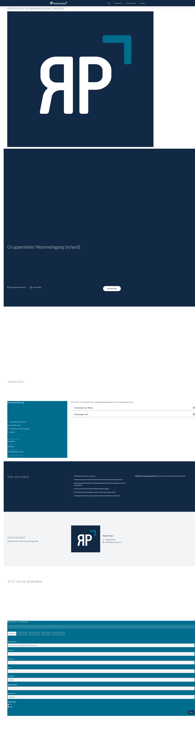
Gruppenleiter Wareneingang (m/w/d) (35, 8)
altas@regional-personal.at (15, 452)
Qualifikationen (34, 633)
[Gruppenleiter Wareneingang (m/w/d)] (80, 147)
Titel (9, 667)
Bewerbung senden (58, 633)
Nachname (11, 659)
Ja (10, 704)
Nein (11, 707)
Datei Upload (45, 633)
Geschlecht (11, 676)
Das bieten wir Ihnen (83, 407)
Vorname (11, 650)
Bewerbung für (12, 641)
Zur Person (12, 633)
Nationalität (11, 693)
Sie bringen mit (81, 414)
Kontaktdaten (22, 633)
